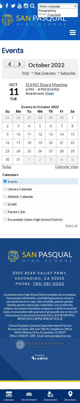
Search (32, 5)
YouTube (19, 5)
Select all (71, 225)
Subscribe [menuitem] (68, 73)
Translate (54, 14)
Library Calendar (20, 189)
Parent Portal (29, 399)
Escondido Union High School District (35, 219)
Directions (70, 399)
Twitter (13, 5)
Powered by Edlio (40, 357)
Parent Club (16, 212)
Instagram (26, 5)
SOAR (12, 204)
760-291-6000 (48, 283)
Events (12, 181)
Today (6, 166)
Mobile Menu (73, 32)
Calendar (9, 399)
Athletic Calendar (20, 196)
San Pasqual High (34, 20)
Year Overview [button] (45, 73)
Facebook (6, 5)
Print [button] (25, 73)
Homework (50, 399)
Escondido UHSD (40, 345)
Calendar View (66, 166)
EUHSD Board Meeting (46, 84)
